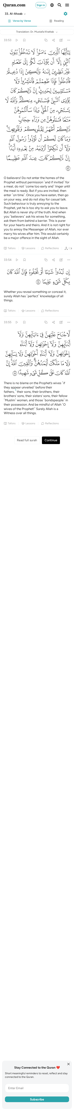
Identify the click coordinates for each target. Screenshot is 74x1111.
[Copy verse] (46, 40)
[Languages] (52, 5)
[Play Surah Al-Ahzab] (16, 40)
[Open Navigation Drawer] (67, 5)
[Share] (53, 40)
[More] (68, 40)
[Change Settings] (65, 14)
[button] (15, 14)
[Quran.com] (14, 5)
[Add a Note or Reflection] (61, 40)
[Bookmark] (24, 40)
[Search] (59, 5)
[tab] (18, 22)
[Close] (68, 1064)
